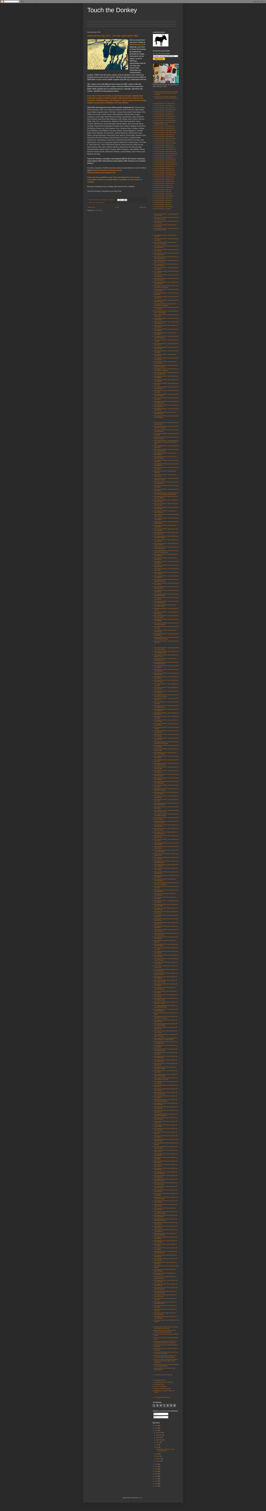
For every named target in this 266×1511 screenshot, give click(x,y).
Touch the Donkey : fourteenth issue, (164, 181)
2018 (156, 1476)
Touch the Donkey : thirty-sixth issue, (164, 134)
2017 (156, 1479)
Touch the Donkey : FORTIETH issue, (164, 126)
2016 (156, 1481)
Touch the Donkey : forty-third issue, (164, 118)
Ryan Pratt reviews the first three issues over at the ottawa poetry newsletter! (165, 1356)
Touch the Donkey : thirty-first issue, (164, 145)
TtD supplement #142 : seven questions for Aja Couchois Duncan (166, 811)
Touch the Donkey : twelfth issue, (163, 185)
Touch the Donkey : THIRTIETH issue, (164, 147)
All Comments (159, 1417)
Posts (157, 1414)
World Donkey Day (137, 44)
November (159, 1435)
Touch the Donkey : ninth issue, (163, 191)
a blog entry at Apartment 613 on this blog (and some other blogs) (166, 1352)
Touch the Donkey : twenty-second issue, (165, 164)
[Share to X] (122, 200)
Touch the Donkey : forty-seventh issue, (165, 109)
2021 (156, 1469)
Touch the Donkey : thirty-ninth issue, (164, 128)
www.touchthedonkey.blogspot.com (101, 172)
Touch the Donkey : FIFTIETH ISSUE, (164, 103)
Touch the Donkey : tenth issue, (163, 189)
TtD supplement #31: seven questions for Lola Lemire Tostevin (165, 1212)
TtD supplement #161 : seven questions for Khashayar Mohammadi (166, 742)
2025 (156, 1428)
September (159, 1440)
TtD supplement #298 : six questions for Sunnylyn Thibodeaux (165, 243)
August (158, 1442)
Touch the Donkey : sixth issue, (163, 198)
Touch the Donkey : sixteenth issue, (164, 177)
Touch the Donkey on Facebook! (163, 1375)
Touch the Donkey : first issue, (162, 208)
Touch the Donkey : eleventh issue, (164, 187)
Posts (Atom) (98, 210)
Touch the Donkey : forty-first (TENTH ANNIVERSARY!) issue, (164, 123)
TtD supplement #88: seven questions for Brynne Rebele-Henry (165, 1006)
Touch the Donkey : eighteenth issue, (164, 172)
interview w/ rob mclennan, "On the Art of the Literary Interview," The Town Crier (165, 1342)
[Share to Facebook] (124, 200)
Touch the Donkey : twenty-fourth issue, (165, 160)
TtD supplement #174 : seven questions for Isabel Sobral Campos (166, 695)
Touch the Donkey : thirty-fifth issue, (164, 136)
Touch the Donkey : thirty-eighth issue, (165, 130)
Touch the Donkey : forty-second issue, (165, 120)
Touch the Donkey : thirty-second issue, (165, 143)
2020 (156, 1471)
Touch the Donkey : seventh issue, (164, 196)
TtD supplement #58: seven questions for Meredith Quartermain (165, 1114)
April (157, 1454)
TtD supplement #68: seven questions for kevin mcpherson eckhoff (165, 1078)
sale (93, 202)
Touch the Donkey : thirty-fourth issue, (164, 138)
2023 (156, 1464)
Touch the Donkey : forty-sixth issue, (164, 112)
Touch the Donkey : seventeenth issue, (165, 175)
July (157, 1445)
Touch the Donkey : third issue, (163, 204)
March (158, 1456)
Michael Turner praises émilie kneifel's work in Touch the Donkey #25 (165, 1331)
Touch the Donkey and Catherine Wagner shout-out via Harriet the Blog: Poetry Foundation (166, 1361)
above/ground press (160, 1380)
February (158, 1458)
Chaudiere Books (159, 1384)
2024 (156, 1430)
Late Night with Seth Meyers (162, 1397)
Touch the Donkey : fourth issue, (163, 200)
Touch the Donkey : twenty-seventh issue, (166, 153)
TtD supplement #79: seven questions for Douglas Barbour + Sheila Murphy (165, 1038)
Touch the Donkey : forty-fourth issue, (164, 116)
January (158, 1461)
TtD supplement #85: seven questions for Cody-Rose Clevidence (165, 1017)
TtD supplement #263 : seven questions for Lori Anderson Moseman (166, 369)
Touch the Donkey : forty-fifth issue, (164, 114)
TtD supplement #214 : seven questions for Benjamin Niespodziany (166, 551)
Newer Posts (91, 207)
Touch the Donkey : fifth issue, (162, 202)
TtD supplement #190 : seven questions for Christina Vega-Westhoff (166, 638)
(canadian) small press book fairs (163, 1382)
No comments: (111, 199)
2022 (156, 1466)
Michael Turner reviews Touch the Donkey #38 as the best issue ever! (166, 1327)
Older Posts (142, 207)
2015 (156, 1483)
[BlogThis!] (120, 200)
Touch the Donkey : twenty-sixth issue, (165, 155)
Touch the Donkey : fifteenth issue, (164, 179)
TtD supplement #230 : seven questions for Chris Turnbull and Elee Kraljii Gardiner (166, 493)
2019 (156, 1474)
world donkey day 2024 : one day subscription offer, (113, 35)
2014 (156, 1486)
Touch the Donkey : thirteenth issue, (164, 183)
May (157, 1447)
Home (117, 207)
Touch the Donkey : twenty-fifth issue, (164, 158)
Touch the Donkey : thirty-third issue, (164, 141)
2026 (156, 1425)
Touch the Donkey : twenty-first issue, (164, 166)
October (158, 1437)
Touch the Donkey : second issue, (163, 206)
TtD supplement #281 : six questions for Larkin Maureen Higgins (165, 304)
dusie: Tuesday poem (160, 1386)
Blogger (140, 1497)
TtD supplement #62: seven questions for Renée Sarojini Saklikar (165, 1100)
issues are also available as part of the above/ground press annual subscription (165, 97)
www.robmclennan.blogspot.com (107, 170)
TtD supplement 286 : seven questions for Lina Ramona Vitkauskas (166, 286)
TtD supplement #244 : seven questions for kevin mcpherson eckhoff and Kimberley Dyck (166, 442)
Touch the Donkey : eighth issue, (163, 194)
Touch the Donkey (112, 10)
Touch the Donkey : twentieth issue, (164, 168)
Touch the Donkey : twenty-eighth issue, (165, 151)
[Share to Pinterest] (126, 200)
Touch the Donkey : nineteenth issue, (164, 170)
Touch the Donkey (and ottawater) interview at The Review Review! (166, 1365)
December (159, 1432)
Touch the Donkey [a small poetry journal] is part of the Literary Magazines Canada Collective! (166, 93)
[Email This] (118, 200)
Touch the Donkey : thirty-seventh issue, (165, 132)
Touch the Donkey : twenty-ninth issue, (165, 149)
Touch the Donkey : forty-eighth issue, (164, 107)
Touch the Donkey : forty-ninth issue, (164, 105)
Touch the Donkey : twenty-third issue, (165, 162)
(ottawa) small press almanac (162, 1388)
